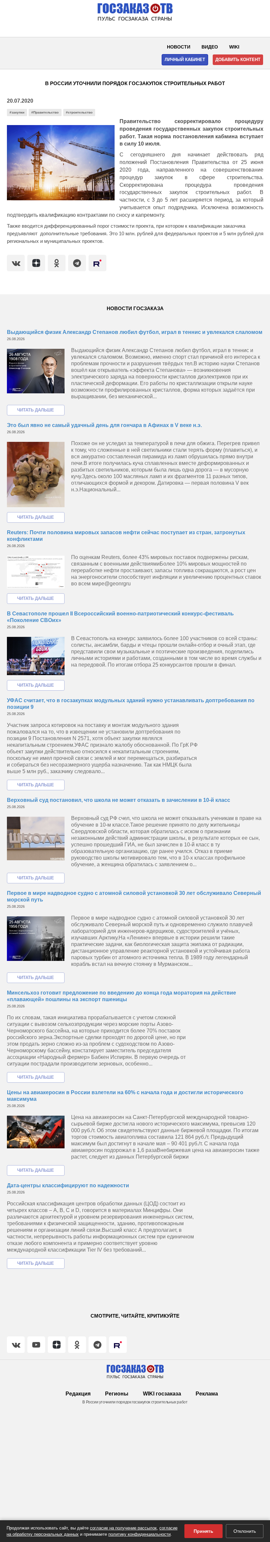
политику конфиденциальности (139, 1534)
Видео (210, 46)
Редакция (78, 1393)
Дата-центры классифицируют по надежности (68, 1185)
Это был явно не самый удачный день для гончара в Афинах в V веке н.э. (104, 425)
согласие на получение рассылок (123, 1528)
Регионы (116, 1393)
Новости (178, 46)
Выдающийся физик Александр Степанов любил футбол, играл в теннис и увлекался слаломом (134, 332)
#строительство (79, 112)
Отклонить (244, 1531)
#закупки (17, 112)
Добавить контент (237, 59)
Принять (203, 1531)
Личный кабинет (185, 59)
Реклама (207, 1393)
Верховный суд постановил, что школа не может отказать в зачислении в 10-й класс (118, 800)
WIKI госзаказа (162, 1393)
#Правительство (45, 112)
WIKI (234, 46)
